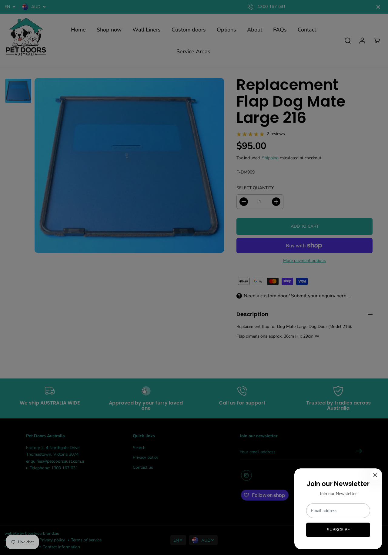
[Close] (375, 475)
